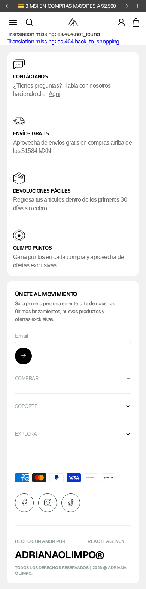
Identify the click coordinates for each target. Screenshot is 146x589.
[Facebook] (24, 502)
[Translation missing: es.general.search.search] (29, 22)
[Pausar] (139, 6)
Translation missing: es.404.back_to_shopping (63, 41)
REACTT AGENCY (106, 541)
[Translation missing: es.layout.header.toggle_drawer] (13, 22)
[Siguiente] (127, 6)
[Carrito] (135, 22)
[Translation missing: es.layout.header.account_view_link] (121, 22)
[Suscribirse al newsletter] (23, 356)
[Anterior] (7, 6)
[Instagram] (47, 502)
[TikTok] (70, 502)
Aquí (54, 94)
